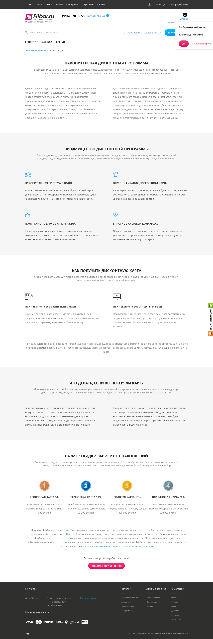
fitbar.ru (69, 534)
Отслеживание (131, 32)
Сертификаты (72, 4)
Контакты (101, 4)
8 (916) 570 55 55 (72, 16)
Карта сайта (176, 619)
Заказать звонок (96, 15)
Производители (127, 606)
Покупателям (88, 4)
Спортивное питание (130, 597)
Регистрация (175, 4)
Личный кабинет (153, 597)
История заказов (153, 602)
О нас (29, 4)
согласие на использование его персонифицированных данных (116, 546)
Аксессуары (126, 602)
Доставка (59, 4)
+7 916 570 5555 (31, 598)
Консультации (127, 610)
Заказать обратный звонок (106, 565)
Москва (184, 18)
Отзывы (38, 4)
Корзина (149, 606)
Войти (185, 4)
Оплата (48, 4)
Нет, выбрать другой (201, 43)
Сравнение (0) (152, 32)
